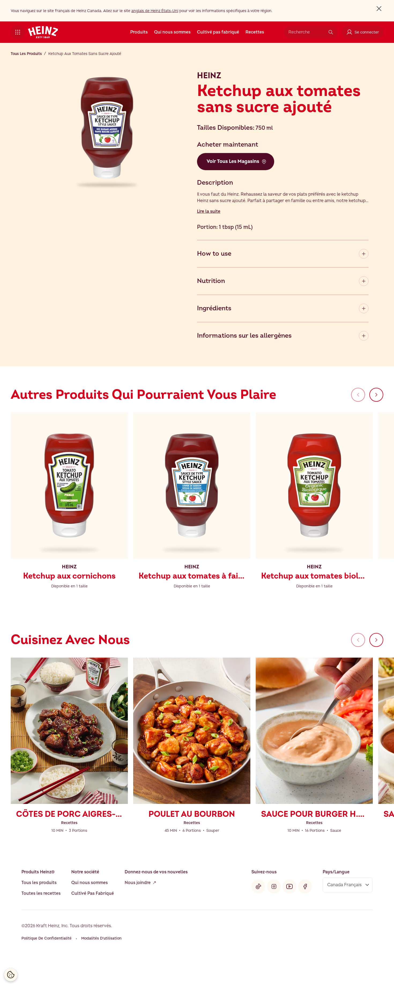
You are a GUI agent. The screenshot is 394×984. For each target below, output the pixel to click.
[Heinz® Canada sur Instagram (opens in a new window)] (274, 886)
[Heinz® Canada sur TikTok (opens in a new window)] (258, 886)
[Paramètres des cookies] (10, 974)
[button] (18, 32)
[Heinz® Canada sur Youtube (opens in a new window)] (289, 886)
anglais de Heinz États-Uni (154, 11)
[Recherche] (331, 32)
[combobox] (306, 32)
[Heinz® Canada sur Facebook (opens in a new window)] (305, 886)
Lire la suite (208, 211)
